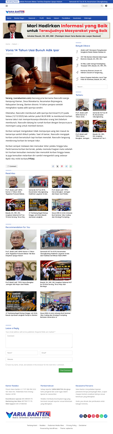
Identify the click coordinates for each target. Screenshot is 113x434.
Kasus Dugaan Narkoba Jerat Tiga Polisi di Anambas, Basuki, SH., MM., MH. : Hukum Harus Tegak (94, 78)
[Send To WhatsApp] (70, 166)
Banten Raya (19, 18)
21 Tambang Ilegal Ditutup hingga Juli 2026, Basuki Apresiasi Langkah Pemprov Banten (38, 215)
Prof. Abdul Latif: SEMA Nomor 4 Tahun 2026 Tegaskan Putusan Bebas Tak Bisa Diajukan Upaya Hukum (15, 192)
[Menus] (7, 6)
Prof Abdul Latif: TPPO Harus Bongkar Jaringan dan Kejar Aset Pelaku (61, 192)
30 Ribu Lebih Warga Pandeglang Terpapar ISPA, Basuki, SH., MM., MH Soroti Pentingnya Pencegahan (93, 65)
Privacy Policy (71, 425)
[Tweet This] (57, 166)
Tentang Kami (32, 425)
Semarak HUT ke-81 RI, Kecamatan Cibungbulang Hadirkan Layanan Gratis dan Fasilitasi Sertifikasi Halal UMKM (38, 192)
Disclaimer (83, 425)
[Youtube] (97, 416)
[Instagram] (93, 416)
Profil (42, 18)
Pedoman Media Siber (56, 425)
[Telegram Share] (66, 166)
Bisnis (49, 18)
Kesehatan (77, 18)
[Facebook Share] (53, 166)
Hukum (56, 18)
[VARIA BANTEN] (15, 12)
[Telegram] (105, 416)
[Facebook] (81, 416)
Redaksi (42, 425)
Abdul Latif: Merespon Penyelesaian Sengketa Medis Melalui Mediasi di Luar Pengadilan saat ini (94, 51)
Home (9, 18)
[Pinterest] (89, 416)
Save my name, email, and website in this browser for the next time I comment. (36, 365)
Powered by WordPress (48, 428)
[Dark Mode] (106, 6)
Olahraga (87, 18)
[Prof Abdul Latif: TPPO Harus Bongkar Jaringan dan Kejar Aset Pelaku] (62, 182)
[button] (102, 5)
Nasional (32, 18)
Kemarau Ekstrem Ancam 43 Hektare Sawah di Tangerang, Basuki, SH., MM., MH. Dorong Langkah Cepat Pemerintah (92, 72)
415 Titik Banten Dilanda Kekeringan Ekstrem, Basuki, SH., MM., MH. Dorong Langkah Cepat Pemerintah (94, 58)
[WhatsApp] (101, 416)
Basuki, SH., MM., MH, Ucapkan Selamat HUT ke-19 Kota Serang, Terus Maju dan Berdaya (15, 215)
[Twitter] (85, 416)
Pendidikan (66, 18)
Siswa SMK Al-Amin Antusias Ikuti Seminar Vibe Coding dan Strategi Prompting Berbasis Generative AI (62, 215)
